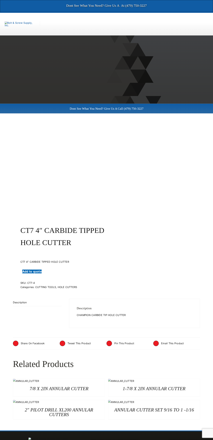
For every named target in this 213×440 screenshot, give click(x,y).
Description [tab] (20, 302)
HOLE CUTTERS (67, 287)
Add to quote (32, 271)
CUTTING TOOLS (45, 287)
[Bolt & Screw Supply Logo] (20, 22)
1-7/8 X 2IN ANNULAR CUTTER (154, 388)
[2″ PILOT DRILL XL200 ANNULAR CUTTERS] (26, 402)
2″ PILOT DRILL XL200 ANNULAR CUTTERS (59, 412)
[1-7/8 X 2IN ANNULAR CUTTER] (121, 381)
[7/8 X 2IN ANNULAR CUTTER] (26, 381)
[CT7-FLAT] (58, 169)
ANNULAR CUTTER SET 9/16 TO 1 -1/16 (154, 409)
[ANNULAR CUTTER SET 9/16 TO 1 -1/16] (121, 402)
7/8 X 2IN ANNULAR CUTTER (59, 388)
